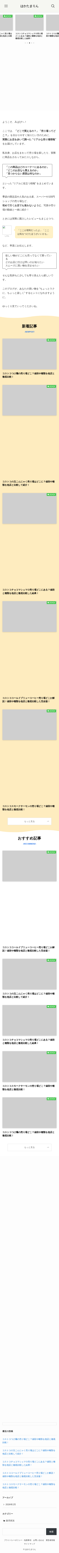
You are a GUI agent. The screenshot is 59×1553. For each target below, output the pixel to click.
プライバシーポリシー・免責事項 (17, 1540)
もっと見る (29, 821)
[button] (25, 42)
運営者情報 (50, 1540)
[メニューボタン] (6, 6)
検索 (51, 1531)
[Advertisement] (29, 76)
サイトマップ (29, 1544)
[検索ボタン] (53, 6)
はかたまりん (29, 6)
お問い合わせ (38, 1540)
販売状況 (10, 1520)
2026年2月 (11, 1504)
